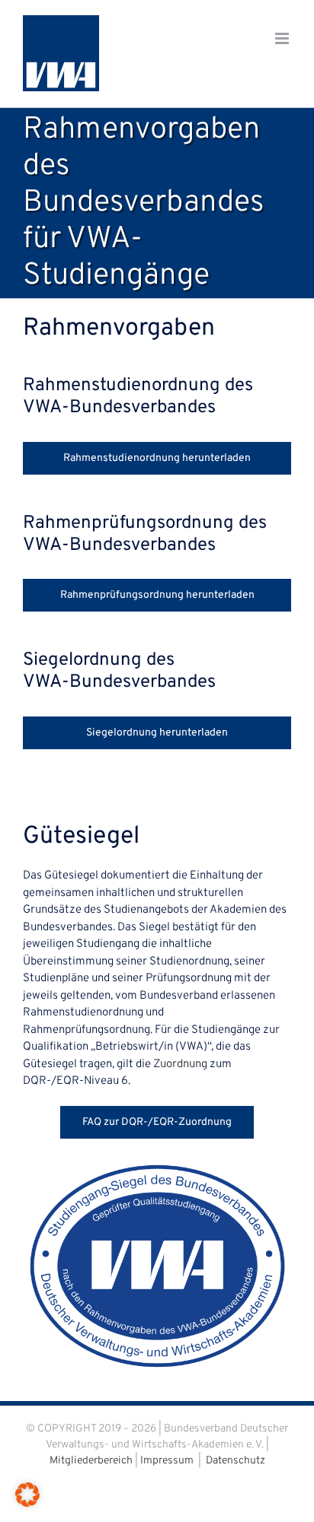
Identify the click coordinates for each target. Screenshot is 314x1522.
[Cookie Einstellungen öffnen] (27, 1504)
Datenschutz (235, 1460)
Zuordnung (180, 1064)
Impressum (167, 1460)
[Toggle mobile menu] (283, 38)
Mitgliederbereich (91, 1460)
